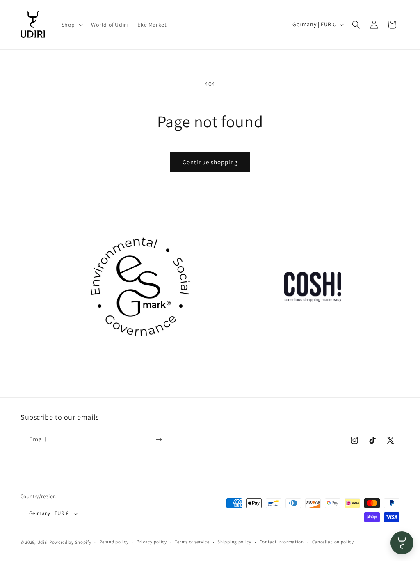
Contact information (282, 542)
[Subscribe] (159, 439)
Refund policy (113, 542)
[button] (71, 24)
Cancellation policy (333, 542)
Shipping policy (234, 542)
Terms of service (192, 542)
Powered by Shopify (70, 542)
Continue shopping (210, 162)
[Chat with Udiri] (401, 542)
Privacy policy (152, 542)
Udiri (42, 542)
